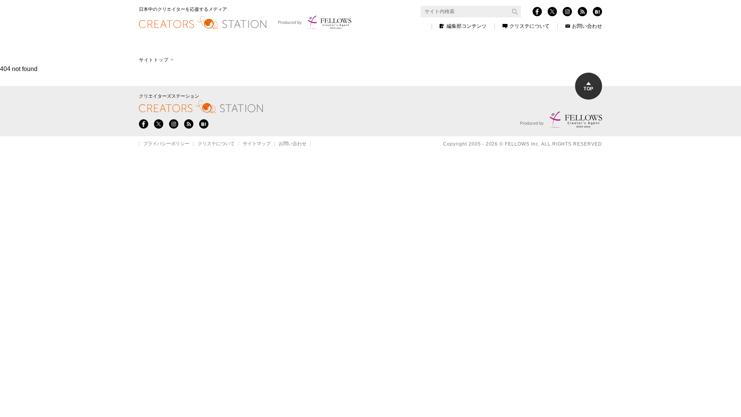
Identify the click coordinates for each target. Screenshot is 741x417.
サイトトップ (153, 60)
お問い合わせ (587, 26)
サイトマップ (257, 144)
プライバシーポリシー (166, 144)
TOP (588, 89)
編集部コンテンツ (467, 26)
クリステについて (529, 26)
